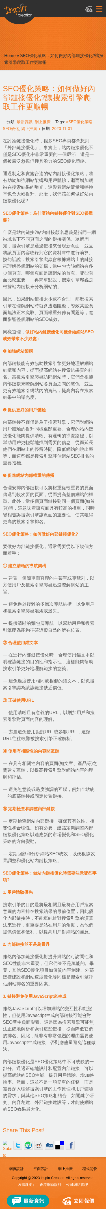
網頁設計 (16, 1169)
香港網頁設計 (51, 1184)
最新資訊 (25, 121)
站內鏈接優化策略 (66, 173)
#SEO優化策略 (79, 121)
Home (10, 55)
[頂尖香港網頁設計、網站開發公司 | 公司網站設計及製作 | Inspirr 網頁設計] (46, 13)
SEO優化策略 (71, 161)
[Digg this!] (49, 1145)
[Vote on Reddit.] (38, 1145)
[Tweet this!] (17, 1145)
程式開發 (89, 1169)
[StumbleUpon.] (28, 1145)
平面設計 (40, 1169)
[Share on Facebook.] (70, 1145)
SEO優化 (11, 128)
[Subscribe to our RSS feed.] (7, 1145)
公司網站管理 (77, 1184)
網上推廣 (43, 121)
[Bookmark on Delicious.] (59, 1145)
